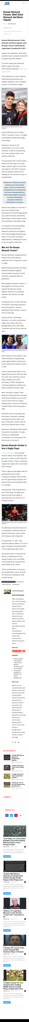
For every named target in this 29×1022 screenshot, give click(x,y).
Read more (7, 856)
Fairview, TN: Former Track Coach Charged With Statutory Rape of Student (13, 950)
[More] (20, 815)
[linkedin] (18, 741)
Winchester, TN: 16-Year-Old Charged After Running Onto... (18, 784)
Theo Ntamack (15, 584)
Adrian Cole (6, 846)
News (4, 23)
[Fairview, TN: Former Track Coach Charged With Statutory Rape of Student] (6, 767)
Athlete (5, 835)
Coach (5, 908)
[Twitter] (11, 815)
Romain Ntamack (8, 453)
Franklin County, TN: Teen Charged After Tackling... (17, 775)
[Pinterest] (16, 815)
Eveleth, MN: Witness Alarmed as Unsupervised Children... (18, 757)
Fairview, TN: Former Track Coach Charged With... (18, 767)
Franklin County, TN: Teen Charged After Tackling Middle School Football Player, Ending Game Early (13, 986)
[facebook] (12, 741)
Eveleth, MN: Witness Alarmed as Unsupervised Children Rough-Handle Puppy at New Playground (13, 877)
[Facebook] (7, 815)
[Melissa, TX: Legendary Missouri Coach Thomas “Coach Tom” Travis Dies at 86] (14, 903)
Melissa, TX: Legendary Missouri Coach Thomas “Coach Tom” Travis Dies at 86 (13, 914)
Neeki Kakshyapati (12, 23)
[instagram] (15, 741)
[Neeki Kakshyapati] (7, 666)
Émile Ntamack (20, 581)
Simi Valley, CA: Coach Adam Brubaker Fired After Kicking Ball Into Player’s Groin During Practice (14, 842)
